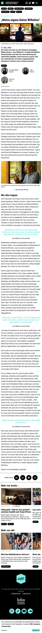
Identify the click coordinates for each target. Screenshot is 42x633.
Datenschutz (15, 594)
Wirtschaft (5, 11)
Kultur (4, 8)
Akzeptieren (36, 630)
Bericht (10, 524)
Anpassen (4, 630)
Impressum (27, 594)
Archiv (4, 65)
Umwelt (10, 8)
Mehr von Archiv (9, 485)
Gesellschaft (19, 8)
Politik (19, 11)
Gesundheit (28, 8)
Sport (12, 11)
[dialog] (21, 626)
